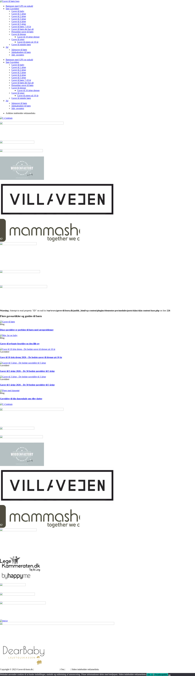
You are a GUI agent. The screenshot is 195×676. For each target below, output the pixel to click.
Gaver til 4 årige (18, 21)
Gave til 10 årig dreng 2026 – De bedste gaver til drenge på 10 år (31, 357)
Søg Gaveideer (12, 8)
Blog (68, 669)
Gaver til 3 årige (18, 19)
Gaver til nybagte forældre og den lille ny (20, 343)
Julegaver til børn (19, 49)
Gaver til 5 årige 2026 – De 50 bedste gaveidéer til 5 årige (27, 371)
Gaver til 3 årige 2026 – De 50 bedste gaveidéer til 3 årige (27, 385)
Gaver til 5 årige (18, 24)
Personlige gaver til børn (22, 31)
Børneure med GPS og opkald (19, 6)
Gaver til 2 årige (18, 16)
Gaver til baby (17, 11)
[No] (169, 675)
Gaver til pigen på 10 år (27, 42)
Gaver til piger (17, 39)
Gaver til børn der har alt (22, 29)
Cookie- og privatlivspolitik (46, 669)
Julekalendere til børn (21, 52)
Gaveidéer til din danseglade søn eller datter (21, 398)
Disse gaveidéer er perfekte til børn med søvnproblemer (27, 330)
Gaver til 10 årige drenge (28, 37)
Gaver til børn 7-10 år (21, 26)
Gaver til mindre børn (21, 44)
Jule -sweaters (17, 55)
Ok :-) (150, 674)
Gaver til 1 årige (18, 14)
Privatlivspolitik (161, 674)
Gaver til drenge (18, 34)
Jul (7, 47)
